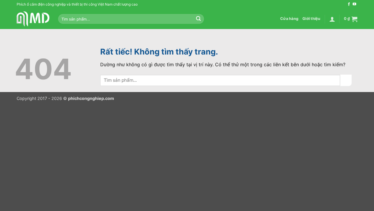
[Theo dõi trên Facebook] (349, 4)
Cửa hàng (289, 18)
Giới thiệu (311, 18)
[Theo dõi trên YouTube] (354, 4)
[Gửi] (198, 19)
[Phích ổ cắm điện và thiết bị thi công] (33, 18)
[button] (332, 19)
